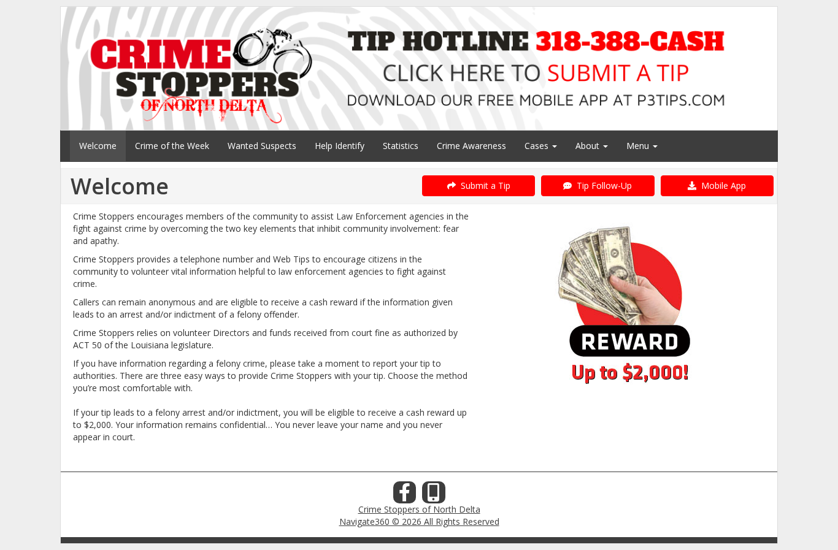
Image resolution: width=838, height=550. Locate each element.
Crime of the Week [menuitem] (172, 145)
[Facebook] (405, 496)
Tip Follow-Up (602, 185)
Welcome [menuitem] (98, 145)
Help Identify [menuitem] (339, 145)
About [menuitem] (588, 145)
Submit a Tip (483, 185)
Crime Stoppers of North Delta (419, 509)
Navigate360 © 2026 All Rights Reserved (419, 521)
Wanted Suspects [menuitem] (262, 145)
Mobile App (721, 185)
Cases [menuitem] (538, 145)
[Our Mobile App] (433, 496)
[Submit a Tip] (419, 68)
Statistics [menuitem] (400, 145)
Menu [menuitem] (639, 145)
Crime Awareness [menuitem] (471, 145)
